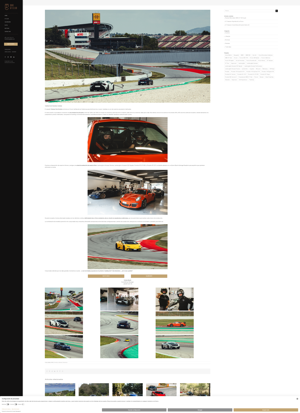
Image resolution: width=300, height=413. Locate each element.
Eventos (56, 362)
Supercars (234, 79)
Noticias (60, 362)
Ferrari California (265, 58)
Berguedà (236, 55)
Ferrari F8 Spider (229, 60)
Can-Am (254, 55)
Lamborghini (242, 63)
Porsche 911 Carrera (230, 74)
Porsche (227, 71)
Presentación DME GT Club (245, 77)
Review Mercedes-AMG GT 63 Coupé (235, 18)
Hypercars (233, 63)
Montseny (265, 69)
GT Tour (227, 63)
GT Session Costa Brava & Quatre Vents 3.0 (237, 25)
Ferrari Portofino (240, 60)
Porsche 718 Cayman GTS (253, 71)
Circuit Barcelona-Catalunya (266, 55)
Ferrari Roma (261, 60)
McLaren (258, 69)
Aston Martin (228, 55)
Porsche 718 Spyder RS (268, 71)
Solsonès (227, 79)
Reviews (227, 43)
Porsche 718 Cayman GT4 (237, 71)
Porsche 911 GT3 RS (253, 74)
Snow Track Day (270, 77)
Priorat (256, 77)
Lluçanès (252, 69)
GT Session (270, 60)
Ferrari (236, 58)
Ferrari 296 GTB (243, 58)
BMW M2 (248, 55)
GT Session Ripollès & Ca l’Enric (234, 21)
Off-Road (272, 69)
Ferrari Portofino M (251, 60)
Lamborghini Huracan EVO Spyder (233, 66)
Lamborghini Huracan (252, 63)
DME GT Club (228, 58)
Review (262, 77)
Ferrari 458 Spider (254, 58)
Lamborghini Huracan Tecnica (232, 69)
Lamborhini (245, 69)
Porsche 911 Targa (265, 74)
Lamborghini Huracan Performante (253, 66)
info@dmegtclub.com (10, 39)
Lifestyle (227, 36)
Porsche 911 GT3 (241, 74)
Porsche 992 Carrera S (231, 77)
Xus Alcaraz (12, 62)
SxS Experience (243, 79)
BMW (242, 55)
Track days (65, 362)
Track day (251, 79)
